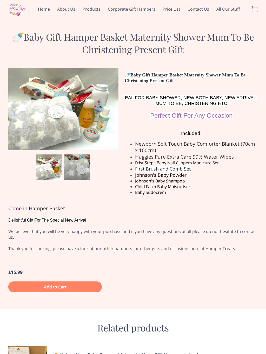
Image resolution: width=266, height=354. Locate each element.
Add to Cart (55, 287)
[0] (254, 9)
